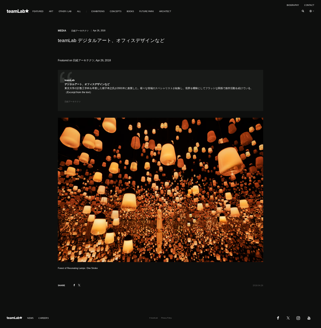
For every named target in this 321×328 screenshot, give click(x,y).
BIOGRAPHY (293, 5)
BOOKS (130, 11)
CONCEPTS (115, 11)
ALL (79, 11)
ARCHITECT (165, 11)
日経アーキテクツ (73, 101)
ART (51, 11)
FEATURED (37, 11)
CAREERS (43, 318)
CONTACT (309, 5)
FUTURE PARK (146, 11)
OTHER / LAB (65, 11)
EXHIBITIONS (97, 11)
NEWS (30, 318)
